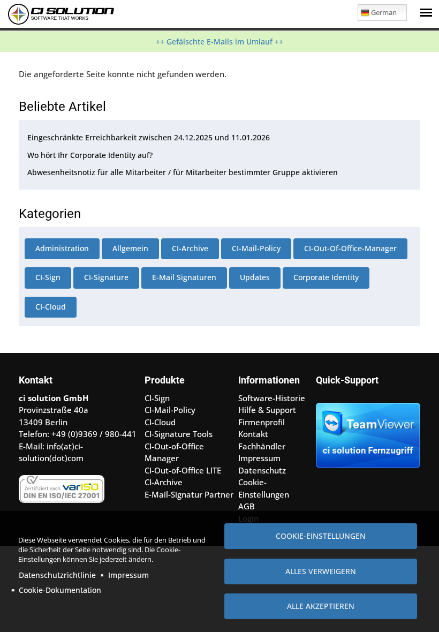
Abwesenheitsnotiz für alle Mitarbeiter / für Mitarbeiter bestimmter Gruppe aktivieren (182, 172)
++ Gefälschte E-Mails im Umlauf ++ (219, 41)
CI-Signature (106, 277)
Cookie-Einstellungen (321, 536)
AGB (246, 506)
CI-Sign (47, 277)
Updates (255, 277)
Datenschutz (262, 470)
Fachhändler (261, 446)
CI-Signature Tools (179, 433)
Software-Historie (271, 398)
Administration (62, 248)
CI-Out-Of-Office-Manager (350, 248)
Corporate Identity (326, 277)
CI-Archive (190, 248)
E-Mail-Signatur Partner (189, 494)
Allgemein (130, 248)
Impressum (128, 575)
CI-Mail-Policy (256, 248)
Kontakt (253, 433)
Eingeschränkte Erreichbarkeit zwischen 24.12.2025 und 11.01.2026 (148, 137)
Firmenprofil (261, 422)
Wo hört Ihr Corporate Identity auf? (90, 155)
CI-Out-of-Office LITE (183, 470)
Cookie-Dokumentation (60, 590)
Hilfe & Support (267, 409)
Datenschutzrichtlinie (57, 575)
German (384, 12)
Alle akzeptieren (320, 606)
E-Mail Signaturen (184, 277)
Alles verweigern (320, 571)
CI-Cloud (50, 307)
